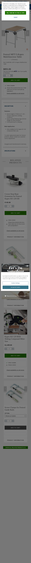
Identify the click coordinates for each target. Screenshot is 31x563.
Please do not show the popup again (16, 296)
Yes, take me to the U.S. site (15, 13)
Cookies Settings (15, 283)
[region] (15, 281)
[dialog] (15, 11)
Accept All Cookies (15, 287)
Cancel (15, 17)
